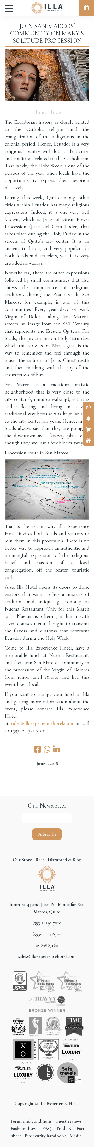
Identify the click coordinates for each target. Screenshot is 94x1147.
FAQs (48, 1128)
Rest (40, 859)
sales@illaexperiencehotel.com (42, 723)
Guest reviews (68, 1121)
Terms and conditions (31, 1121)
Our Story (22, 859)
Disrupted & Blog (64, 859)
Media (75, 1135)
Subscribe (47, 834)
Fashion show (23, 1128)
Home (40, 112)
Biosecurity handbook (45, 1135)
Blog (56, 112)
